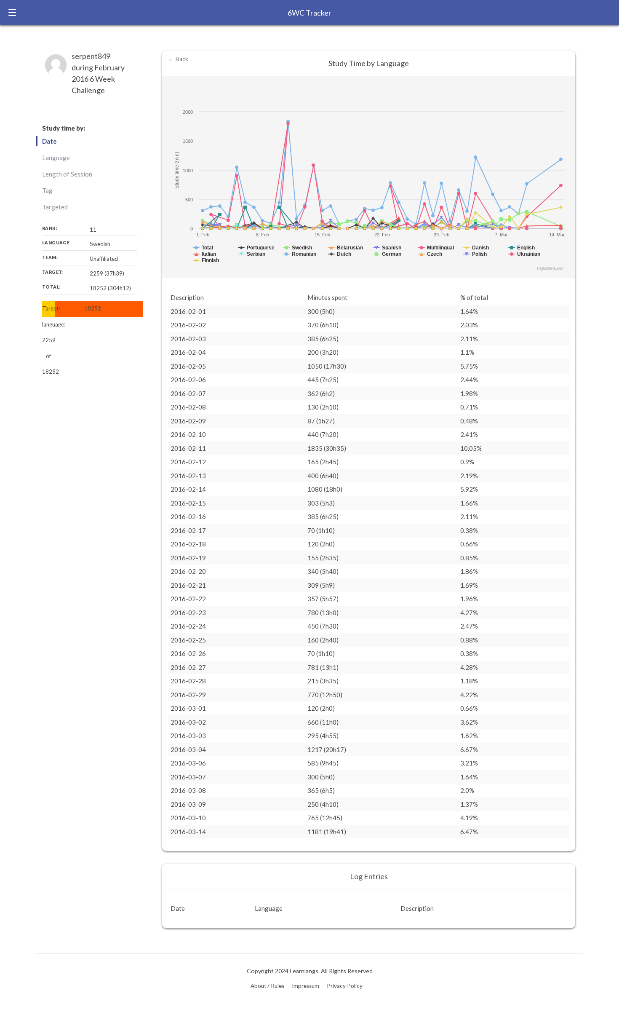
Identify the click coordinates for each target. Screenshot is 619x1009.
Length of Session (67, 174)
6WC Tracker (309, 12)
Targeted (55, 207)
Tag (47, 190)
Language (56, 157)
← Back (178, 59)
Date (49, 141)
